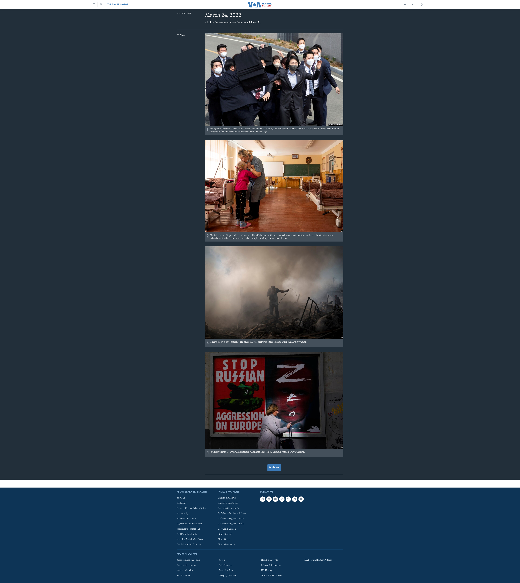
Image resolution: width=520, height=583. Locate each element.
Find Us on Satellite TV (187, 534)
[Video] (413, 5)
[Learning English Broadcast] (405, 5)
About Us (181, 498)
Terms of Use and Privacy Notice (192, 508)
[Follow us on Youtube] (275, 499)
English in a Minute (227, 498)
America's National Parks (188, 560)
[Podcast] (294, 499)
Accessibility (182, 513)
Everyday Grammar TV (228, 508)
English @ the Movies (228, 503)
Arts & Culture (183, 575)
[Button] (181, 36)
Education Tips (226, 570)
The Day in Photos (117, 4)
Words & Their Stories (271, 575)
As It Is (222, 560)
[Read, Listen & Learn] (421, 5)
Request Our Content (186, 518)
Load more (274, 467)
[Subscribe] (301, 499)
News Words (224, 539)
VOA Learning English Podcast (318, 560)
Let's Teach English (227, 529)
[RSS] (288, 499)
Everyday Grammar (228, 575)
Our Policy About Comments (189, 544)
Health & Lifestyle (269, 560)
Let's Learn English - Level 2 (231, 524)
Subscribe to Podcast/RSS (188, 529)
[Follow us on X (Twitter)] (269, 499)
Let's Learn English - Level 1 (231, 518)
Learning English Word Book (190, 539)
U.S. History (266, 570)
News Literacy (225, 534)
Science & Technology (271, 565)
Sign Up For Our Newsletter (189, 524)
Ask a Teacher (225, 565)
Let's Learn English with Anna (232, 513)
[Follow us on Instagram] (281, 499)
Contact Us (181, 503)
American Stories (185, 570)
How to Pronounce (226, 544)
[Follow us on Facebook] (262, 499)
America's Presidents (186, 565)
